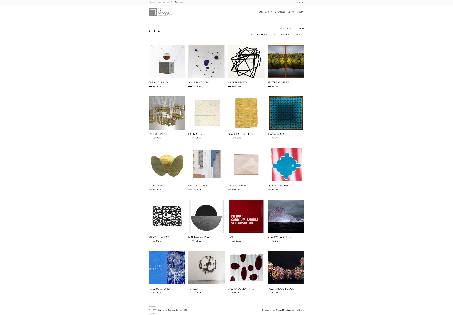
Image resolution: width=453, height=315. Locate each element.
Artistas (268, 12)
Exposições (280, 12)
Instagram (161, 2)
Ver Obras (157, 86)
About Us (300, 12)
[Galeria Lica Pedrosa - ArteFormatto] (160, 12)
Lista (301, 29)
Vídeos (291, 12)
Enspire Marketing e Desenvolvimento (290, 310)
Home (260, 12)
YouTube (170, 2)
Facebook (179, 2)
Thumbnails (285, 29)
